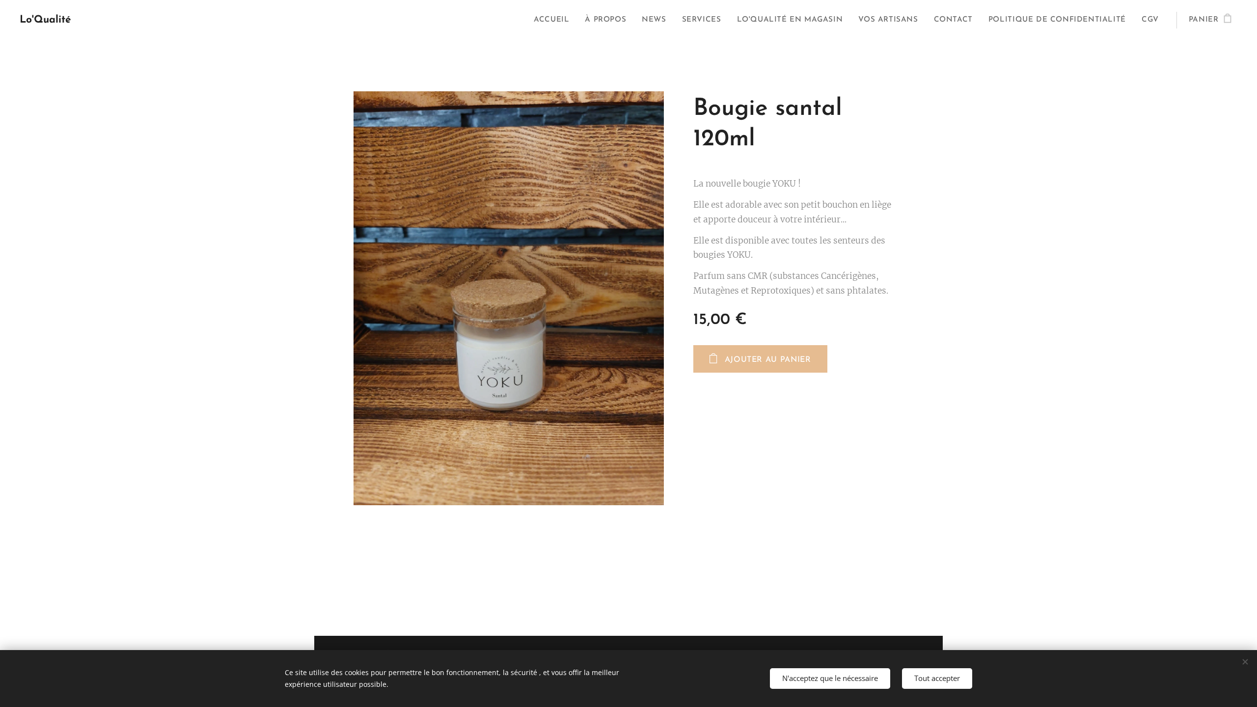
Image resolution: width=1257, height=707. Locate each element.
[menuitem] (554, 20)
